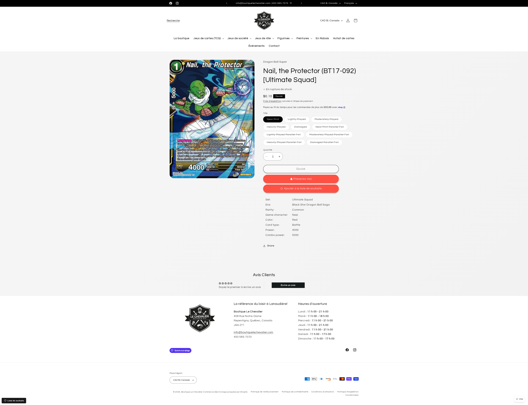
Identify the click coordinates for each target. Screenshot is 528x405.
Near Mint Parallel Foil (331, 128)
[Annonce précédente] (227, 3)
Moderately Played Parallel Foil (331, 135)
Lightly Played (299, 120)
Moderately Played (328, 120)
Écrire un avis (288, 285)
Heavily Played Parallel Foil (286, 143)
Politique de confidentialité (295, 392)
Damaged (302, 128)
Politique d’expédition (347, 392)
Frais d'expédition (272, 101)
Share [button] (270, 246)
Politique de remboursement (265, 392)
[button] (173, 20)
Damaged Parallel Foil (326, 143)
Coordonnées (352, 395)
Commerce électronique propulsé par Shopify (225, 392)
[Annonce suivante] (301, 3)
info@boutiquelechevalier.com (253, 332)
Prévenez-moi (302, 179)
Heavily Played (278, 128)
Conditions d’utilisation (322, 392)
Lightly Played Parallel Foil (285, 135)
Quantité (267, 150)
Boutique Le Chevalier (192, 392)
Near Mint (275, 120)
